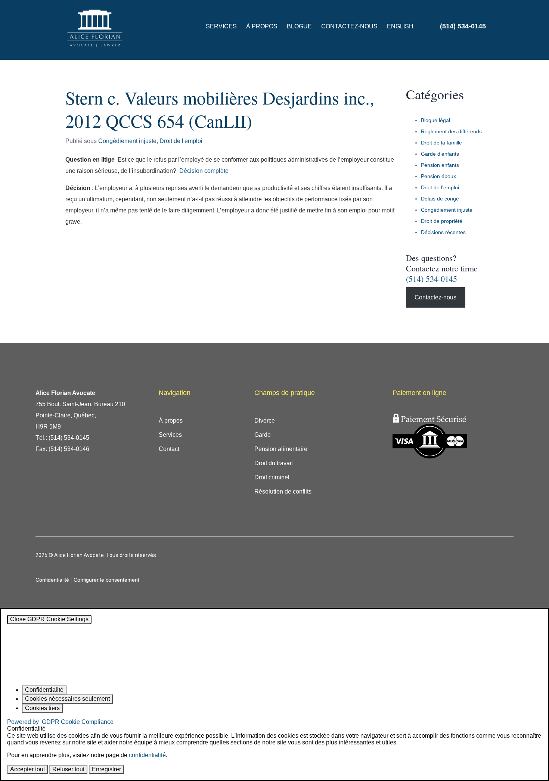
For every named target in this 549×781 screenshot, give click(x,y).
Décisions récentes (443, 232)
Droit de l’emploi (440, 187)
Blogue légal (435, 120)
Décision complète (204, 171)
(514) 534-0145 (431, 278)
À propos (261, 26)
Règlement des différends (451, 131)
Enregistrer (106, 769)
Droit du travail (273, 463)
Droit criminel (271, 477)
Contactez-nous (349, 26)
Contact (169, 449)
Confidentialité (52, 580)
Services (221, 26)
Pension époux (438, 176)
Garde (262, 435)
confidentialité (147, 755)
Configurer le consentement (106, 580)
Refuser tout (68, 769)
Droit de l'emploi (180, 141)
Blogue (299, 26)
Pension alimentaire (280, 449)
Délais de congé (440, 199)
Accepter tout (27, 769)
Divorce (264, 420)
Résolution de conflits (282, 491)
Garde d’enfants (440, 154)
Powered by (60, 722)
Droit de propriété (441, 221)
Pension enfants (440, 165)
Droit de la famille (441, 143)
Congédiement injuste (127, 141)
